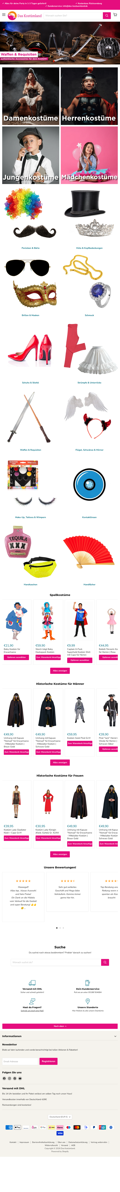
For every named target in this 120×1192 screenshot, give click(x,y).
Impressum (24, 1142)
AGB (73, 1145)
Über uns (61, 1142)
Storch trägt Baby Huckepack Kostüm (45, 651)
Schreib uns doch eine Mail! (32, 1010)
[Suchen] (107, 15)
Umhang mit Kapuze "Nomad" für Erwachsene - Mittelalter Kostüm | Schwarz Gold (48, 742)
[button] (8, 43)
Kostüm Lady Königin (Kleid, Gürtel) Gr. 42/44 (47, 831)
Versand (64, 1145)
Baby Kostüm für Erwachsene (12, 651)
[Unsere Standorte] (87, 1005)
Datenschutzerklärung (78, 1142)
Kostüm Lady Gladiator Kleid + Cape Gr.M (15, 831)
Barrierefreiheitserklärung (43, 1142)
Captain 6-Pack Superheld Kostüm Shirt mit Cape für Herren (78, 652)
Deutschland (59, 1117)
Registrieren (48, 1061)
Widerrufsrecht (51, 1145)
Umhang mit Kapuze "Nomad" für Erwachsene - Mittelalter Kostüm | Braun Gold (16, 742)
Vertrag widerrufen (99, 1142)
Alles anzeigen (60, 670)
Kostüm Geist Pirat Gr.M (78, 738)
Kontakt (13, 1142)
